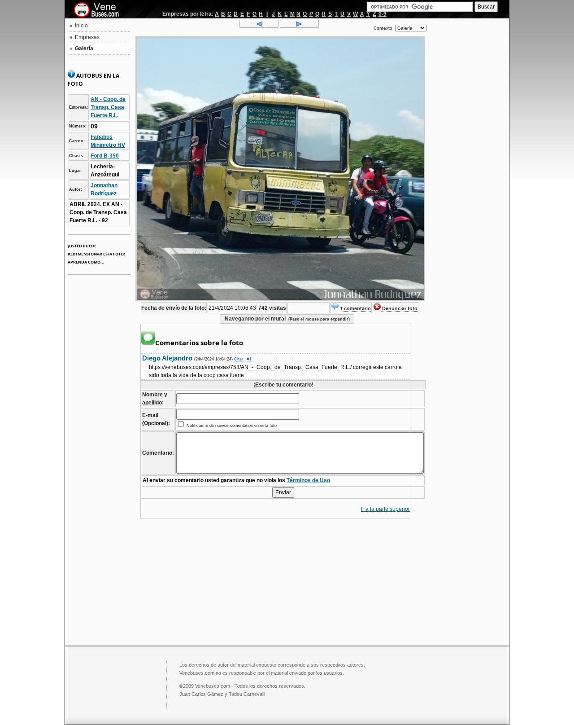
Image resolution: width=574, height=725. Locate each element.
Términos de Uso (308, 480)
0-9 (382, 14)
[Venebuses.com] (100, 10)
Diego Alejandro (168, 358)
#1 (249, 359)
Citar (238, 359)
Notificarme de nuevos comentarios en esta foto (231, 425)
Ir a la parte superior (385, 509)
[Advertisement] (468, 155)
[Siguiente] (299, 26)
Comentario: (158, 453)
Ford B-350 (105, 156)
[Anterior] (258, 26)
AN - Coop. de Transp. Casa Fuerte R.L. (108, 107)
